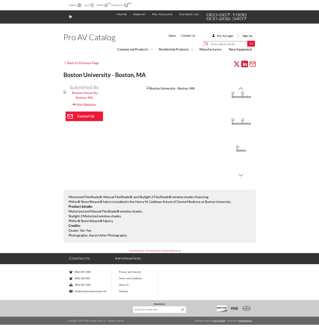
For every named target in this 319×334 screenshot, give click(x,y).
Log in (86, 5)
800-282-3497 (226, 19)
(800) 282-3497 (82, 278)
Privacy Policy (153, 250)
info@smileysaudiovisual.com (91, 291)
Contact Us (189, 14)
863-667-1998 (226, 15)
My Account (162, 14)
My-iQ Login (225, 35)
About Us (124, 284)
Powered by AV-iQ (172, 250)
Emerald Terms (137, 250)
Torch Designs (218, 321)
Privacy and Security (130, 272)
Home (122, 14)
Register (73, 5)
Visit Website (86, 104)
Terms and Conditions (130, 278)
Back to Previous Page (82, 63)
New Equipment (240, 49)
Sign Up (247, 35)
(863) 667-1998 (82, 272)
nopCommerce (245, 321)
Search (139, 14)
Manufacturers (210, 49)
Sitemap (123, 291)
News (172, 35)
